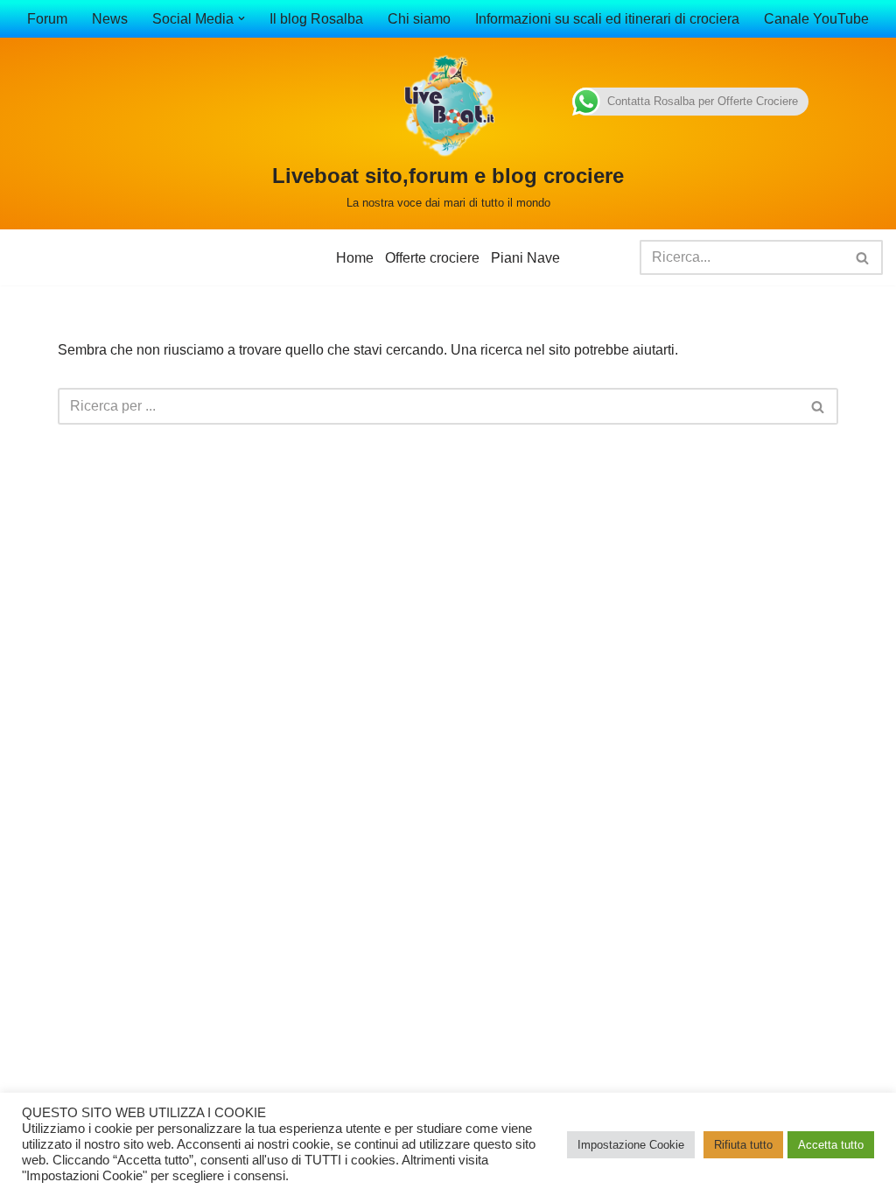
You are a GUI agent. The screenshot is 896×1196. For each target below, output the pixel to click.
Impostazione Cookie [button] (631, 1144)
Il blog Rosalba (316, 18)
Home (355, 257)
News (110, 18)
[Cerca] (863, 257)
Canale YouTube (816, 18)
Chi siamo (419, 18)
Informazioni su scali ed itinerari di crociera (607, 18)
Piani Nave (525, 257)
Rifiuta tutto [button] (743, 1144)
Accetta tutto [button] (831, 1144)
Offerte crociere (432, 257)
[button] (241, 18)
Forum (47, 18)
